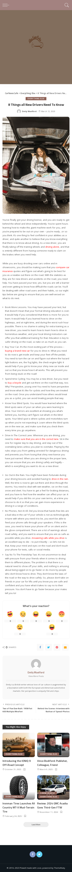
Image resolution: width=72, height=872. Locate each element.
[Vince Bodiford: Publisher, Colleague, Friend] (53, 745)
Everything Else (36, 98)
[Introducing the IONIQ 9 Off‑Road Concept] (19, 745)
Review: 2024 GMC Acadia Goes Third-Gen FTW (52, 805)
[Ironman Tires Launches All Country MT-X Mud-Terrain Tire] (19, 787)
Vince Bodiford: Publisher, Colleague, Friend (52, 763)
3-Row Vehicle (47, 793)
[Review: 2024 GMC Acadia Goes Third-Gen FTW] (53, 787)
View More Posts (36, 676)
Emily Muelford (29, 111)
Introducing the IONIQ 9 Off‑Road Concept (17, 763)
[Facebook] (40, 647)
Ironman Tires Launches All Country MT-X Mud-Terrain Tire (19, 807)
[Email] (65, 647)
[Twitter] (48, 647)
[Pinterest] (57, 647)
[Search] (66, 5)
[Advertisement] (36, 48)
